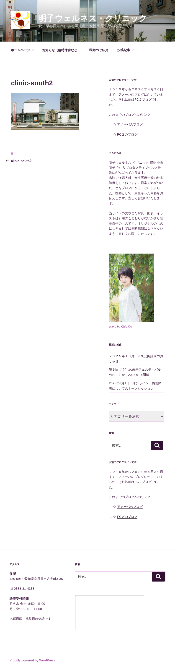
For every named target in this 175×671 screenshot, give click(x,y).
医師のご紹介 (98, 50)
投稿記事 (123, 50)
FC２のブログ (127, 134)
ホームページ (20, 50)
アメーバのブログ (130, 124)
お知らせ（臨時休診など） (61, 50)
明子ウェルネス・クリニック (92, 18)
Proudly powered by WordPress (32, 660)
